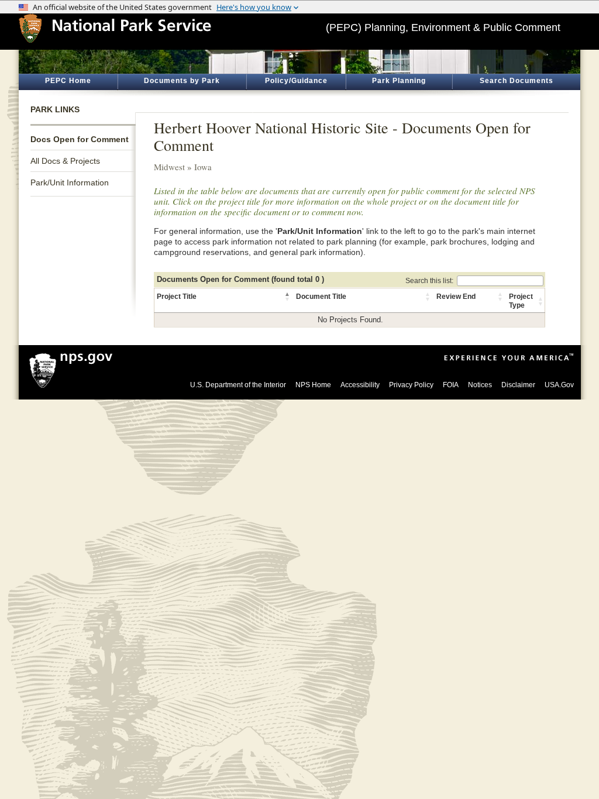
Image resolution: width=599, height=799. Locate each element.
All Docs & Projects (65, 161)
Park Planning (399, 81)
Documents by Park (182, 81)
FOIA (451, 385)
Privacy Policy (411, 385)
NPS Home (313, 385)
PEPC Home (68, 81)
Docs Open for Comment (79, 139)
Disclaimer (518, 385)
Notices (480, 385)
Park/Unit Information (69, 182)
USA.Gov (559, 385)
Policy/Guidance (296, 81)
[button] (287, 296)
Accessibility (360, 385)
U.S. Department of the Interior (238, 385)
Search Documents (516, 81)
